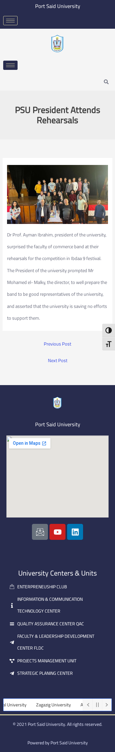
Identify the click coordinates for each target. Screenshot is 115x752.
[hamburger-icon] (10, 20)
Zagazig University (48, 705)
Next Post (57, 360)
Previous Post (57, 344)
